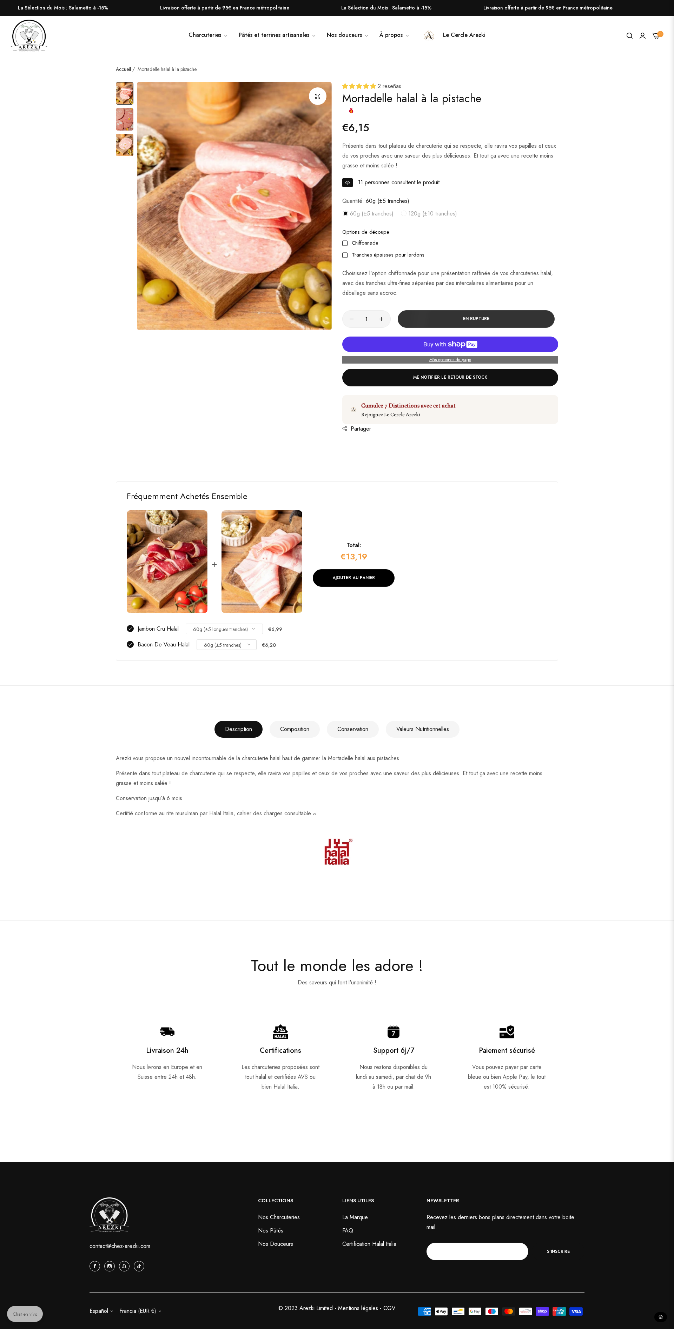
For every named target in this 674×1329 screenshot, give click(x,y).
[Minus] (351, 319)
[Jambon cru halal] (167, 561)
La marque (355, 1217)
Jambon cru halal (158, 629)
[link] (348, 35)
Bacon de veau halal (164, 644)
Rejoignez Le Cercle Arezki (390, 414)
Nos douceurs (275, 1244)
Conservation (352, 729)
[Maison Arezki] (29, 36)
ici (314, 814)
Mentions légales (359, 1308)
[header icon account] (643, 36)
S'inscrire (558, 1251)
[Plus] (381, 319)
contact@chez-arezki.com (120, 1246)
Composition (294, 729)
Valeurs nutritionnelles (422, 729)
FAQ (347, 1231)
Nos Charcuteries (279, 1217)
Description (238, 729)
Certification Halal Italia (369, 1244)
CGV (389, 1308)
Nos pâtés (270, 1231)
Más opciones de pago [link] (450, 360)
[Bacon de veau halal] (262, 561)
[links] (96, 1265)
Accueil (123, 69)
